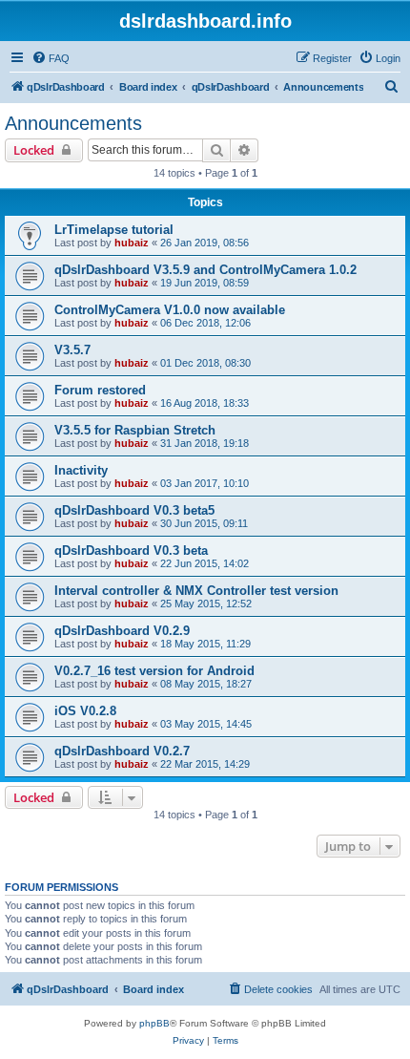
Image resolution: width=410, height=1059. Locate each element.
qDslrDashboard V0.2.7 (122, 751)
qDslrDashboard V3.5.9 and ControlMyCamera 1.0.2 (205, 270)
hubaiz (131, 242)
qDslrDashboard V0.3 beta (131, 550)
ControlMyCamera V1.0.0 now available (169, 310)
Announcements (73, 123)
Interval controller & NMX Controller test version (196, 590)
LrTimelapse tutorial (114, 229)
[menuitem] (50, 58)
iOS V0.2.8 (85, 711)
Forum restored (100, 390)
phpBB (154, 1023)
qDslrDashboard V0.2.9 (122, 631)
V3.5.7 (72, 350)
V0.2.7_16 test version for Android (154, 671)
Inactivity (81, 470)
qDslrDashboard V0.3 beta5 (134, 510)
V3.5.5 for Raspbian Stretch (134, 430)
